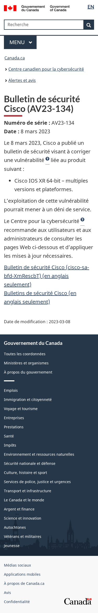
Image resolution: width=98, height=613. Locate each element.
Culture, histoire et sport (25, 472)
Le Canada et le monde (24, 499)
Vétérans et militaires (22, 536)
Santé (9, 436)
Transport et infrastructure (27, 490)
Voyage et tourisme (21, 408)
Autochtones (15, 527)
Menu (17, 42)
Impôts (10, 445)
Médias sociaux (17, 565)
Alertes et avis (22, 80)
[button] (47, 160)
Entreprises (14, 417)
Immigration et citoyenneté (28, 399)
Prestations (14, 426)
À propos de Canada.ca (24, 583)
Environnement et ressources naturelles (39, 454)
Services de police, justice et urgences (37, 481)
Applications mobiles (22, 574)
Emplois (11, 390)
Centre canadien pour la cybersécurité (46, 69)
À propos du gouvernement (28, 372)
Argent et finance (19, 509)
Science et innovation (22, 518)
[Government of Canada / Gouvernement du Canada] (37, 8)
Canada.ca (14, 58)
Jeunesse (12, 545)
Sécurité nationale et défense (29, 463)
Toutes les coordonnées (24, 353)
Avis (7, 592)
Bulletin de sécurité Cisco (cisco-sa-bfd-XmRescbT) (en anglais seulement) (46, 276)
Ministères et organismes (26, 362)
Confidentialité (17, 601)
